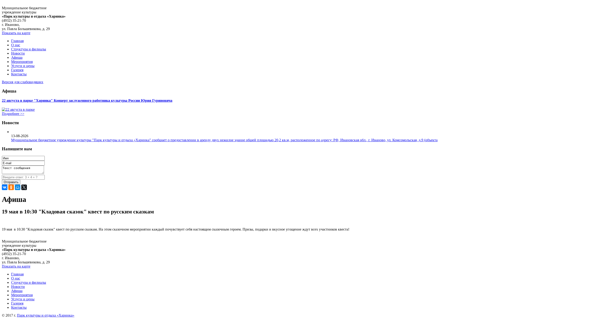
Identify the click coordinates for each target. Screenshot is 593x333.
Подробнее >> (13, 114)
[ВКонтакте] (4, 187)
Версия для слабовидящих (22, 82)
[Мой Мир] (17, 187)
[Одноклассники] (11, 187)
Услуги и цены (23, 66)
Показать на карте (16, 33)
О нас (15, 45)
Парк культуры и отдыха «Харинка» (45, 315)
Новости (18, 53)
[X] (24, 187)
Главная (17, 41)
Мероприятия (22, 62)
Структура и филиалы (28, 49)
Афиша (16, 57)
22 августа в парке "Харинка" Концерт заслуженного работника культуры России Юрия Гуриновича (87, 100)
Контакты (19, 74)
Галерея (17, 70)
